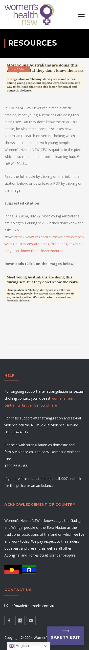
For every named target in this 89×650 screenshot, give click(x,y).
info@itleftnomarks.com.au (32, 605)
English (22, 646)
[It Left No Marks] (29, 14)
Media (19, 69)
